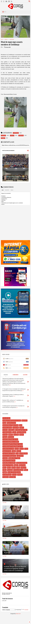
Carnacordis (16, 427)
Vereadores (5, 477)
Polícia (18, 467)
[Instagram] (3, 1)
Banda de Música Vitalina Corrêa (10, 425)
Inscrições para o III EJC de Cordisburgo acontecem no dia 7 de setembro (15, 163)
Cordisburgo (11, 39)
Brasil (20, 425)
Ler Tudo (4, 502)
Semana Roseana (7, 474)
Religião (5, 472)
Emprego (5, 437)
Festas (26, 448)
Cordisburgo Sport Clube (21, 430)
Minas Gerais (22, 465)
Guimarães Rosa (23, 453)
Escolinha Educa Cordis (8, 448)
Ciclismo (22, 427)
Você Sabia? (12, 477)
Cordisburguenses (7, 432)
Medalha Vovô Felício (8, 465)
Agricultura (24, 420)
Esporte (17, 448)
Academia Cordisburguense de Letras (12, 420)
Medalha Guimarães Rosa (9, 460)
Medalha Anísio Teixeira (14, 458)
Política (4, 470)
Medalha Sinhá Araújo (21, 462)
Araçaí (4, 422)
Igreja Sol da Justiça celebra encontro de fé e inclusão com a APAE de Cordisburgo (15, 177)
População (9, 470)
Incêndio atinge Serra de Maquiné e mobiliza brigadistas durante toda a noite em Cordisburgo (15, 568)
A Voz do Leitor (6, 418)
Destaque (5, 434)
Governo (19, 451)
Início (2, 39)
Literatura (5, 458)
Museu (4, 467)
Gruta (17, 453)
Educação (16, 434)
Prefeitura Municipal (18, 470)
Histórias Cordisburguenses (9, 455)
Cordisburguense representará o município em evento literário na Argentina (14, 551)
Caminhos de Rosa (7, 427)
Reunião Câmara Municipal (14, 472)
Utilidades (19, 474)
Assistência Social (11, 422)
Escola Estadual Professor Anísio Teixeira (12, 444)
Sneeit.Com (18, 613)
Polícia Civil (23, 467)
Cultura (14, 432)
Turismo (14, 474)
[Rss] (11, 1)
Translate (26, 609)
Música (9, 467)
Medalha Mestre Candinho (9, 462)
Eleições (21, 434)
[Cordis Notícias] (15, 8)
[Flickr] (9, 1)
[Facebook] (1, 1)
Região (26, 470)
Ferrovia (21, 448)
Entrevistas (11, 437)
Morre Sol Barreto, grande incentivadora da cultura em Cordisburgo (13, 515)
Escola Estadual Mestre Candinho (11, 441)
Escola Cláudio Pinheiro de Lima (10, 439)
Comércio (5, 430)
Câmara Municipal (21, 432)
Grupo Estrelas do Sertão (9, 453)
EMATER (11, 434)
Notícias (6, 39)
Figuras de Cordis (7, 451)
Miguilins (16, 465)
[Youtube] (6, 1)
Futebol (14, 451)
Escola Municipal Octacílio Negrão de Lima (13, 446)
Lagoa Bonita (20, 455)
